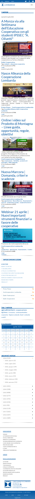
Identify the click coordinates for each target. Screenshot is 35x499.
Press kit (5, 476)
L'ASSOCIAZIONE (7, 431)
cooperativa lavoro (25, 202)
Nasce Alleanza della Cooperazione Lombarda (15, 76)
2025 (6, 386)
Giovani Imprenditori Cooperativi (12, 441)
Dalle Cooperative (8, 62)
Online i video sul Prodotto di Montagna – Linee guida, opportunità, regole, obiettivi (17, 127)
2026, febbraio (11, 379)
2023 (6, 392)
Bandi (21, 315)
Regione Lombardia (14, 315)
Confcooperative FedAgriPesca (13, 159)
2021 (6, 399)
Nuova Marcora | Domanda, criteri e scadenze (14, 175)
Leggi (2, 67)
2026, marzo (10, 376)
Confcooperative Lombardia (22, 107)
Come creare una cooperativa (11, 443)
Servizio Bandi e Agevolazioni (11, 472)
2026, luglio (10, 363)
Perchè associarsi (8, 445)
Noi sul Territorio (8, 437)
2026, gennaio (11, 382)
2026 (6, 358)
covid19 (3, 317)
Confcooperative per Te (10, 446)
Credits (6, 495)
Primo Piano (5, 107)
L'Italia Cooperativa (8, 467)
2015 (6, 418)
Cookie (12, 495)
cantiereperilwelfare (21, 312)
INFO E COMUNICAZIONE (9, 458)
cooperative (5, 249)
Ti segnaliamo (7, 465)
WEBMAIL (7, 1)
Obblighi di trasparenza (10, 450)
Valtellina (16, 161)
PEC (2, 1)
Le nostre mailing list (9, 470)
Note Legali (26, 495)
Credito (29, 249)
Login (12, 1)
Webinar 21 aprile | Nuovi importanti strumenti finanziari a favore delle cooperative (16, 219)
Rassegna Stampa (8, 474)
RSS (33, 289)
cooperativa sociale (13, 202)
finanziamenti (22, 249)
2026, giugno (11, 366)
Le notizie (5, 461)
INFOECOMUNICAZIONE (12, 260)
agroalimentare (8, 310)
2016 (6, 415)
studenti (6, 64)
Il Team (5, 448)
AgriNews (4, 312)
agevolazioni (8, 201)
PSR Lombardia (13, 162)
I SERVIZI (5, 454)
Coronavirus (11, 312)
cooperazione (8, 161)
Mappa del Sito (17, 497)
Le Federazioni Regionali (10, 436)
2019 (6, 405)
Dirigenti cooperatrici (9, 439)
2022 (6, 395)
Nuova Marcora (17, 201)
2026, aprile (10, 373)
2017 (6, 411)
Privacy (19, 495)
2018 (6, 408)
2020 (6, 402)
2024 (6, 389)
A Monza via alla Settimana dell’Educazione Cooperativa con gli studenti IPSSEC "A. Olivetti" (15, 30)
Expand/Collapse (31, 295)
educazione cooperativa (17, 64)
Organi (5, 434)
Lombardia (27, 315)
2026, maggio (11, 370)
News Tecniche (7, 463)
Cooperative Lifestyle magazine (12, 468)
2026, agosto (10, 360)
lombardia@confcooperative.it (20, 487)
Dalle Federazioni (9, 295)
